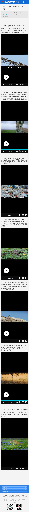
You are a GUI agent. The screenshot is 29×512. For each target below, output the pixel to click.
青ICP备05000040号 (8, 500)
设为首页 (6, 495)
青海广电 (5, 489)
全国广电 (5, 487)
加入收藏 (12, 495)
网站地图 (22, 495)
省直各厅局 (5, 491)
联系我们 (17, 495)
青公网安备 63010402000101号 (19, 500)
